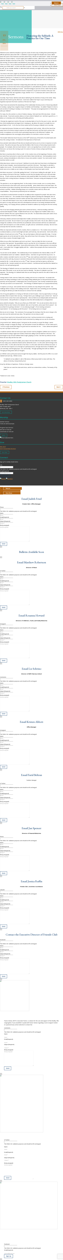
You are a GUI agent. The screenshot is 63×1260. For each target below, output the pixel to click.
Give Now (57, 5)
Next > (59, 387)
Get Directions (6, 412)
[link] (24, 7)
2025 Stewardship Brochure (8, 448)
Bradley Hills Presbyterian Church (19, 382)
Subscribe (5, 476)
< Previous (6, 387)
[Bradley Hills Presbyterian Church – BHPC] (7, 3)
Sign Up (8, 1256)
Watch (56, 3)
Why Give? (3, 446)
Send (3, 544)
